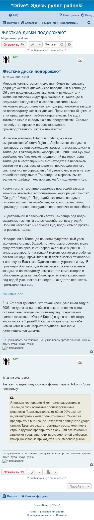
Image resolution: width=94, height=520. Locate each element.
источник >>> (13, 294)
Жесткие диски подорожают (33, 32)
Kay (15, 56)
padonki (23, 38)
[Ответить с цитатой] (80, 61)
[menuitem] (13, 15)
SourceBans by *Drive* (47, 505)
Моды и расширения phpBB (47, 511)
